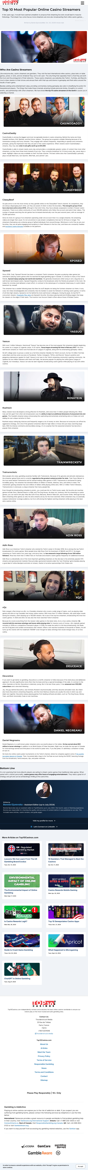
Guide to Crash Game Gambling (18, 950)
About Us (44, 1044)
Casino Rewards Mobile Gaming (62, 890)
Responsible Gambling (44, 1064)
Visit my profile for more (43, 821)
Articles (44, 1048)
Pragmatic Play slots (24, 295)
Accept (80, 1166)
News (44, 1068)
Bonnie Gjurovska (13, 804)
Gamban (72, 1129)
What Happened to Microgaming (63, 950)
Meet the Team (44, 1052)
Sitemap (44, 1080)
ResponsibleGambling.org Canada (49, 1123)
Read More (79, 20)
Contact (44, 1076)
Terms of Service (44, 1060)
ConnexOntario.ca (11, 1123)
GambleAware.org (21, 1125)
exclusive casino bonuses (14, 226)
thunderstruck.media (44, 1034)
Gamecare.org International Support (35, 1121)
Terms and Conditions (44, 1072)
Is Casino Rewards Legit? (15, 921)
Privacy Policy (44, 1056)
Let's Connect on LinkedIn (44, 827)
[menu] (82, 3)
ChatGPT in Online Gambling (17, 978)
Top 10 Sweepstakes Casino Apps (63, 921)
